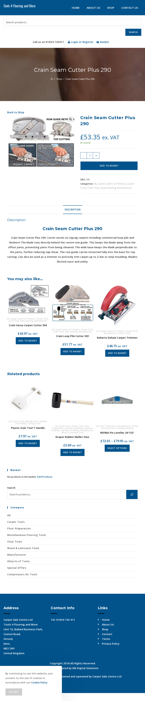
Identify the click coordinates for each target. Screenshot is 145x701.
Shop (110, 7)
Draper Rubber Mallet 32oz (72, 437)
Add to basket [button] (27, 340)
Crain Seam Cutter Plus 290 (80, 78)
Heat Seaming (108, 187)
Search (133, 32)
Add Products (44, 476)
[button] (70, 119)
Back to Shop (15, 112)
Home (76, 7)
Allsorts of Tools (18, 561)
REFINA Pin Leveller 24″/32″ (117, 432)
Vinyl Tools (14, 541)
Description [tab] (72, 209)
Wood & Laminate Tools (72, 432)
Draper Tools (77, 426)
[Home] (52, 78)
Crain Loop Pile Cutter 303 (72, 336)
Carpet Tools (42, 318)
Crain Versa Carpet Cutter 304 (28, 325)
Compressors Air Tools (22, 574)
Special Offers (16, 567)
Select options (117, 448)
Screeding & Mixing (124, 428)
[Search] (132, 494)
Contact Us (129, 7)
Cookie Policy (39, 682)
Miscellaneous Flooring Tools (26, 535)
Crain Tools (93, 187)
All (95, 183)
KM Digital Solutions (85, 668)
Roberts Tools (124, 333)
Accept (14, 691)
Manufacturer (124, 187)
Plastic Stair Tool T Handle (28, 428)
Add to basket (109, 165)
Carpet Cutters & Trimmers (111, 183)
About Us (93, 7)
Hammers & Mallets (74, 428)
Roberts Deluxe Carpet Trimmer (117, 337)
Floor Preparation (108, 426)
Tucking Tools (34, 423)
